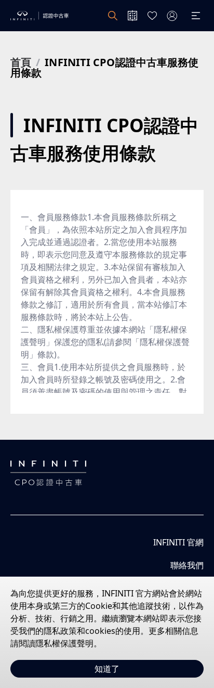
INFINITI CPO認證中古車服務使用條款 (104, 67)
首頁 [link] (20, 62)
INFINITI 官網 (178, 542)
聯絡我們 (187, 565)
